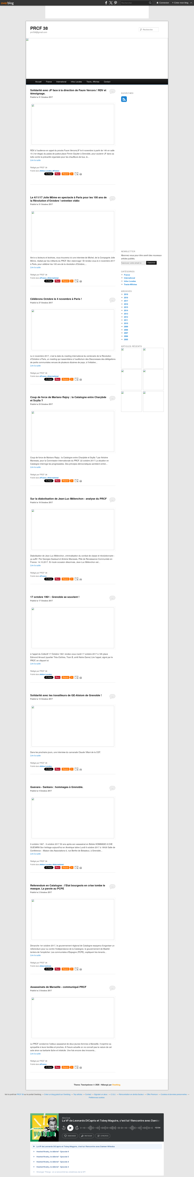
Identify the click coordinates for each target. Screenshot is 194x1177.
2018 (126, 297)
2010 (126, 323)
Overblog (116, 1084)
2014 (126, 310)
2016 (126, 304)
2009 (126, 326)
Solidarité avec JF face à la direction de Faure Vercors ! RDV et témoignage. (68, 91)
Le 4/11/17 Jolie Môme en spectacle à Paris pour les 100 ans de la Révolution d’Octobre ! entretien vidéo (68, 199)
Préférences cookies (97, 1097)
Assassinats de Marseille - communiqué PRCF (58, 987)
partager (88, 1136)
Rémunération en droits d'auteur (131, 1094)
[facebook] (106, 2)
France (49, 81)
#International (53, 278)
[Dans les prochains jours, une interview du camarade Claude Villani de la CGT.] (72, 745)
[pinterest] (115, 2)
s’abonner (72, 1136)
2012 (126, 317)
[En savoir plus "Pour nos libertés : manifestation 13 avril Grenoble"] (131, 389)
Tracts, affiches (92, 81)
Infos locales (76, 81)
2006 (126, 336)
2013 (126, 313)
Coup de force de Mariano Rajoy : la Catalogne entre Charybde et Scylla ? (68, 398)
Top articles (77, 1094)
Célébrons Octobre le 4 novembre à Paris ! (56, 299)
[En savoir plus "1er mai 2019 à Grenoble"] (131, 367)
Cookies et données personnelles (174, 1094)
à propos (104, 1136)
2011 (126, 320)
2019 (126, 294)
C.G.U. (113, 1094)
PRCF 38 (39, 28)
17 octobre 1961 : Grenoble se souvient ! (54, 597)
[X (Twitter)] (111, 2)
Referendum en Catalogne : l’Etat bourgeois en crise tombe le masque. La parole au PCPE (67, 887)
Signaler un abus (101, 1094)
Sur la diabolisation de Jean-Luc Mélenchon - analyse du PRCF (68, 498)
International (61, 81)
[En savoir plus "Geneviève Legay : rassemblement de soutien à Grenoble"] (131, 411)
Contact (107, 81)
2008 (126, 329)
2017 (126, 300)
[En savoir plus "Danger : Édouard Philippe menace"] (153, 411)
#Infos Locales (46, 170)
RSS (124, 99)
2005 (126, 339)
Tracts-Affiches (130, 284)
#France (56, 170)
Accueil (38, 81)
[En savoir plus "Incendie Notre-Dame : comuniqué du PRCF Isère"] (153, 367)
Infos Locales (130, 281)
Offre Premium (152, 1094)
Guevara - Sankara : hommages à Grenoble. (56, 787)
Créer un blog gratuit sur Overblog (57, 1094)
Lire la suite (35, 160)
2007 (126, 333)
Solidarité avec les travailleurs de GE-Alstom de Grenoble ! (66, 695)
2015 (126, 307)
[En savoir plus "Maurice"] (153, 389)
